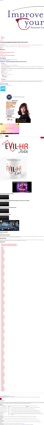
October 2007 (2, 382)
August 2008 (2, 376)
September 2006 (3, 390)
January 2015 (2, 330)
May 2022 (2, 277)
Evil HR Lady (5, 53)
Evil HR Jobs (23, 424)
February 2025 (2, 257)
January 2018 (2, 308)
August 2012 (2, 347)
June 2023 (2, 269)
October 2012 (2, 346)
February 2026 (2, 250)
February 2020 (2, 293)
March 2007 (2, 386)
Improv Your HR (2, 37)
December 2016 (3, 316)
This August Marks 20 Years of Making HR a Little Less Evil (7, 52)
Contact (2, 38)
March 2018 (2, 307)
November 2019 (3, 295)
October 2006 (2, 389)
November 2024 (3, 259)
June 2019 (2, 298)
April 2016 (2, 321)
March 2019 (2, 300)
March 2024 (2, 264)
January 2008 (2, 380)
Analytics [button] (1, 418)
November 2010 (3, 360)
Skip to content (1, 0)
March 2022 (2, 278)
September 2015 (3, 325)
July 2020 (2, 290)
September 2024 (3, 260)
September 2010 (3, 361)
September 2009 (3, 368)
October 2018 (2, 303)
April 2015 (2, 328)
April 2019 (2, 299)
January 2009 (2, 373)
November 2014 (3, 331)
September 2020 (3, 289)
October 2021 (2, 281)
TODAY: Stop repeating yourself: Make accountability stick (7, 55)
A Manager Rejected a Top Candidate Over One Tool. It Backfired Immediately (9, 244)
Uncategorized (1, 40)
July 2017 (2, 312)
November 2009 (3, 367)
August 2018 (2, 304)
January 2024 (2, 265)
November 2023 (3, 266)
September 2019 (3, 296)
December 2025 (3, 251)
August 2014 (2, 333)
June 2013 (2, 341)
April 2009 (2, 371)
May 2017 (2, 313)
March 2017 (2, 314)
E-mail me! (1, 236)
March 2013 (2, 343)
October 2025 (2, 252)
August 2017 (2, 311)
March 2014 (2, 336)
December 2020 (3, 287)
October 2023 (2, 267)
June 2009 (2, 370)
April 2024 (2, 263)
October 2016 (2, 317)
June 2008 (2, 377)
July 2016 (2, 319)
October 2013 (2, 339)
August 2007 (2, 383)
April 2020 (2, 292)
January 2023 (2, 272)
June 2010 (2, 363)
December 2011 (3, 352)
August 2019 (2, 297)
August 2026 (2, 246)
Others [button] (0, 422)
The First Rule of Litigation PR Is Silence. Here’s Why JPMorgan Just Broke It (9, 245)
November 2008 (3, 374)
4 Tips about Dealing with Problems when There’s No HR (23, 46)
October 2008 (2, 375)
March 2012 (2, 350)
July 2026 (2, 247)
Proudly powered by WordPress (3, 396)
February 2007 (2, 387)
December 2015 (3, 323)
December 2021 (3, 280)
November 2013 (3, 338)
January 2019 (2, 301)
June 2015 (2, 327)
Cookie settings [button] (1, 397)
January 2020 (2, 294)
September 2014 (3, 332)
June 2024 (2, 262)
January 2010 (2, 366)
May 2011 (2, 356)
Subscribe (42, 137)
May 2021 (2, 284)
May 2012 (2, 349)
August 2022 (2, 275)
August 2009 (2, 369)
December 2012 (3, 345)
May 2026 (2, 248)
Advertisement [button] (1, 420)
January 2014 (2, 337)
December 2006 (3, 388)
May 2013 (2, 342)
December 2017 (3, 309)
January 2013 (2, 344)
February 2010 (2, 365)
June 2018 (2, 305)
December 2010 (3, 359)
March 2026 (2, 249)
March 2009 (2, 372)
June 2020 (2, 291)
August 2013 (2, 340)
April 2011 (2, 357)
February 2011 (2, 358)
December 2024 (3, 258)
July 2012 (2, 348)
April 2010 (2, 364)
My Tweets (1, 233)
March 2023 (2, 271)
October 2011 (2, 353)
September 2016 (3, 318)
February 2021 (2, 286)
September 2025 (3, 253)
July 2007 (2, 384)
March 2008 (2, 379)
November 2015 (3, 324)
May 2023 (2, 270)
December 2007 (3, 381)
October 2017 (2, 310)
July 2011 (2, 355)
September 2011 (3, 354)
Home (1, 36)
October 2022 (2, 274)
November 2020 (3, 288)
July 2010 (2, 362)
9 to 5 (1, 243)
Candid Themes (12, 396)
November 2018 (3, 302)
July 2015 (2, 326)
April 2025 (2, 256)
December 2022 (3, 273)
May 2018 (2, 306)
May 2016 (2, 320)
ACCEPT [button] (5, 397)
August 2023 (2, 268)
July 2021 (2, 283)
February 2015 (2, 329)
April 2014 (2, 335)
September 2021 (3, 282)
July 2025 (2, 254)
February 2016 (2, 322)
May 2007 (2, 385)
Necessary (2, 404)
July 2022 (2, 276)
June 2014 (2, 334)
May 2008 (2, 378)
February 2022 (2, 279)
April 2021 (2, 285)
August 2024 (2, 261)
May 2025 (2, 255)
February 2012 (2, 351)
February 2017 (2, 315)
